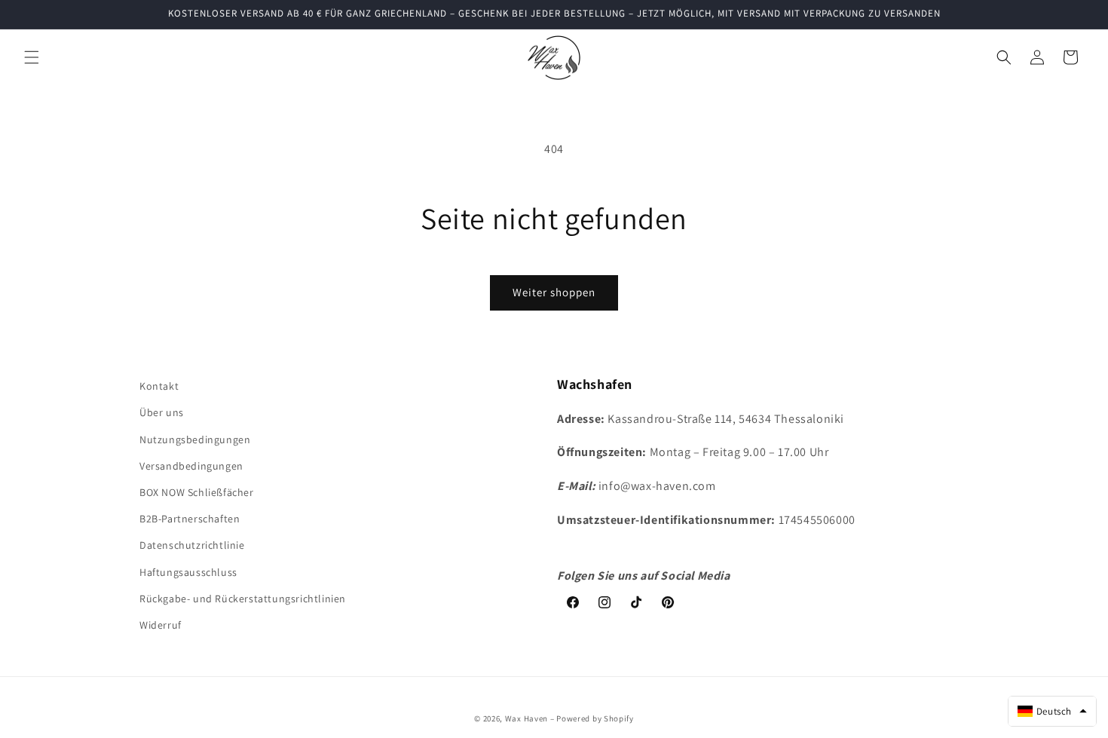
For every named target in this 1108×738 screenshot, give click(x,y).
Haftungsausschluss (188, 571)
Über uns (161, 412)
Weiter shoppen (554, 292)
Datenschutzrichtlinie (192, 545)
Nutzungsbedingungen (194, 439)
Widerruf (160, 624)
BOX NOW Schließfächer (196, 491)
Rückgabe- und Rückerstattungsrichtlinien (242, 598)
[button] (31, 57)
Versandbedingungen (191, 465)
